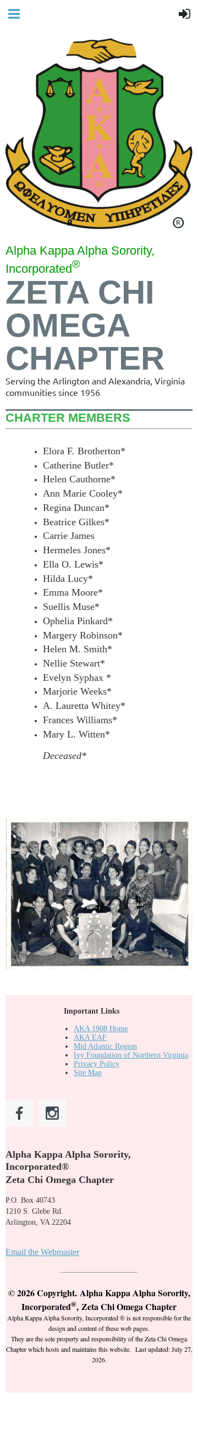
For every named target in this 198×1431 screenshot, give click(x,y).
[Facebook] (19, 1113)
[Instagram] (52, 1113)
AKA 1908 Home (101, 1029)
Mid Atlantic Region (105, 1046)
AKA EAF (90, 1037)
